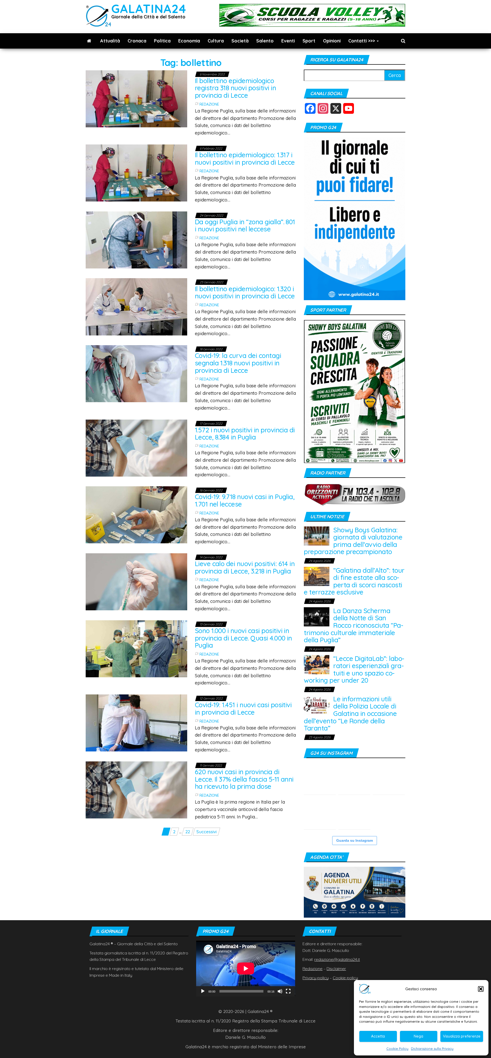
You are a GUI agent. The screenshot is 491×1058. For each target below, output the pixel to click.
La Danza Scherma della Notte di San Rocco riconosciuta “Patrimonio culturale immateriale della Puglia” (353, 625)
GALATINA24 (148, 8)
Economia (189, 41)
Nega (418, 1036)
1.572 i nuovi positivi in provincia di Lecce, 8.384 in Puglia (245, 434)
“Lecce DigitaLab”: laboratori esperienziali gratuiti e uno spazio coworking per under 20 (354, 669)
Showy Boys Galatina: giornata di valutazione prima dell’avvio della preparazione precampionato (353, 541)
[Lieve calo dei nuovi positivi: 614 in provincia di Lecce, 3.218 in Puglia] (136, 581)
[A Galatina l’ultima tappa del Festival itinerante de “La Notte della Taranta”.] (389, 779)
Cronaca (137, 41)
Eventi (288, 41)
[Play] (202, 991)
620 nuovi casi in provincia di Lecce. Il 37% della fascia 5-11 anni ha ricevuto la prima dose (244, 779)
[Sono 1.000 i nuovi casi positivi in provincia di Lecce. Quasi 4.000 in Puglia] (136, 648)
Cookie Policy (397, 1048)
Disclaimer (336, 968)
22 (187, 831)
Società (240, 41)
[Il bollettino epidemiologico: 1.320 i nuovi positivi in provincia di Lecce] (136, 306)
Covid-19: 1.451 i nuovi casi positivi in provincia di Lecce (243, 708)
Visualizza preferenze (462, 1036)
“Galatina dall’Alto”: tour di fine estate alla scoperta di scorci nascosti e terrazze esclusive (354, 581)
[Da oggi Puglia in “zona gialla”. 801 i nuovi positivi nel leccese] (136, 239)
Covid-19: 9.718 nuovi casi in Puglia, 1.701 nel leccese (245, 500)
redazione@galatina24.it (337, 959)
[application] (245, 968)
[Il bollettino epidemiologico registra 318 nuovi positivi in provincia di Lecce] (136, 98)
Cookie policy (345, 977)
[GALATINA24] (89, 41)
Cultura (216, 41)
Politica (162, 41)
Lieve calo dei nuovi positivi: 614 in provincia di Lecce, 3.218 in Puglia (245, 567)
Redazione (209, 104)
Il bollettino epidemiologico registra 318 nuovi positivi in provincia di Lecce (235, 87)
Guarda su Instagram (354, 840)
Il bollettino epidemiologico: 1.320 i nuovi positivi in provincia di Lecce (245, 292)
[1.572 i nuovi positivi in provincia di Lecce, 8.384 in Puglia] (136, 447)
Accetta (378, 1036)
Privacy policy (316, 977)
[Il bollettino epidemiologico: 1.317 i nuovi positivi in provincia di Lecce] (136, 172)
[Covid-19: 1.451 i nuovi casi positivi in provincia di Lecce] (136, 722)
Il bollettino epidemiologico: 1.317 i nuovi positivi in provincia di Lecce (245, 158)
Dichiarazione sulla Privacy (432, 1048)
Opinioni (332, 41)
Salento (265, 41)
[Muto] (280, 991)
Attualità (110, 41)
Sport (309, 41)
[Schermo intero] (288, 991)
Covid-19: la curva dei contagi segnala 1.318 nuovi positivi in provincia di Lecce (238, 362)
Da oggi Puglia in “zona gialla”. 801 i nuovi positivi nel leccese (245, 225)
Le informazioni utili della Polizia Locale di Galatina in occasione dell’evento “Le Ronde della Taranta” (350, 713)
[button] (480, 989)
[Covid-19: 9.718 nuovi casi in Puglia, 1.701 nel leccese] (136, 514)
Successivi (206, 831)
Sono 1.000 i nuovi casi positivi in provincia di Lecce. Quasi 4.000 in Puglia (243, 637)
